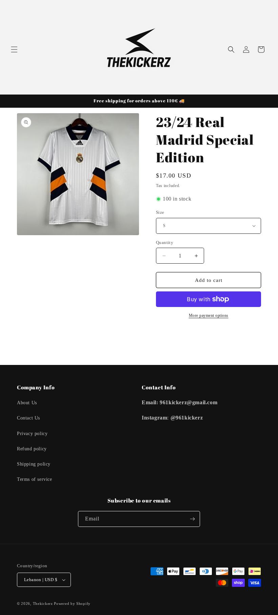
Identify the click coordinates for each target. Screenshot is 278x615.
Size (160, 212)
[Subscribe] (192, 519)
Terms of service (34, 479)
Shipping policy (34, 464)
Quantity (164, 242)
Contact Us (28, 418)
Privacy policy (32, 433)
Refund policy (32, 448)
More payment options (209, 315)
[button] (14, 49)
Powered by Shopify (72, 603)
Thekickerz (43, 603)
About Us (27, 402)
